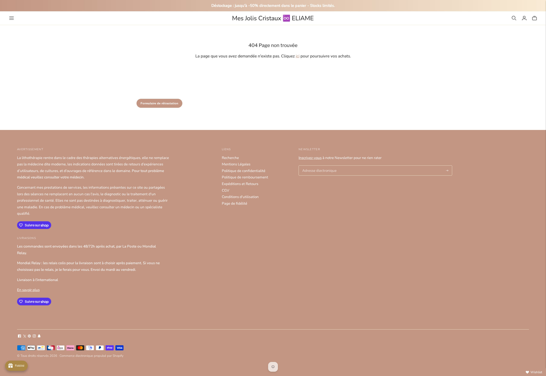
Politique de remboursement (245, 177)
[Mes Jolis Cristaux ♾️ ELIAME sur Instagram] (34, 336)
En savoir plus (28, 289)
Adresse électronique (318, 166)
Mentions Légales (236, 164)
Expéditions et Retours (240, 183)
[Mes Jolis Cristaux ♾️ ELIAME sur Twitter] (24, 336)
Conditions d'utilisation (240, 196)
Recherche (230, 157)
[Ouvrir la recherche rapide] (514, 18)
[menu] (12, 18)
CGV (225, 190)
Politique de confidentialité (243, 170)
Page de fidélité (234, 203)
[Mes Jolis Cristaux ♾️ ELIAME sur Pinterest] (29, 336)
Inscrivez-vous (310, 157)
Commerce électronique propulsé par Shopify (91, 356)
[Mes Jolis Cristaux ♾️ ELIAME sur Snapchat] (39, 336)
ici (297, 56)
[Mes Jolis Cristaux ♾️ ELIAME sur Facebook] (19, 336)
